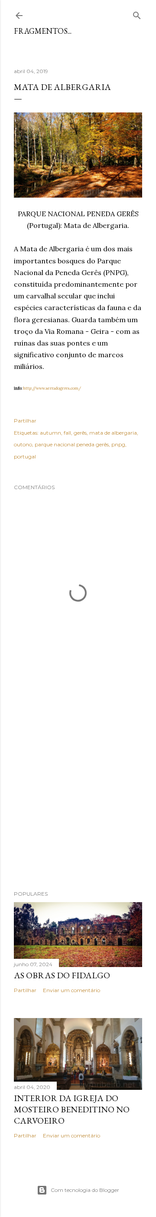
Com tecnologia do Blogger (85, 1190)
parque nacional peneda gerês (72, 444)
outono (23, 444)
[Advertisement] (78, 791)
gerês (80, 432)
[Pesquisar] (137, 13)
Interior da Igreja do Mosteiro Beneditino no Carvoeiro (72, 1109)
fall (67, 432)
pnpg (118, 444)
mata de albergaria (113, 432)
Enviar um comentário (71, 990)
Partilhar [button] (25, 420)
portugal (25, 456)
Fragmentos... (43, 31)
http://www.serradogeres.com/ (52, 388)
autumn (50, 432)
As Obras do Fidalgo (62, 975)
